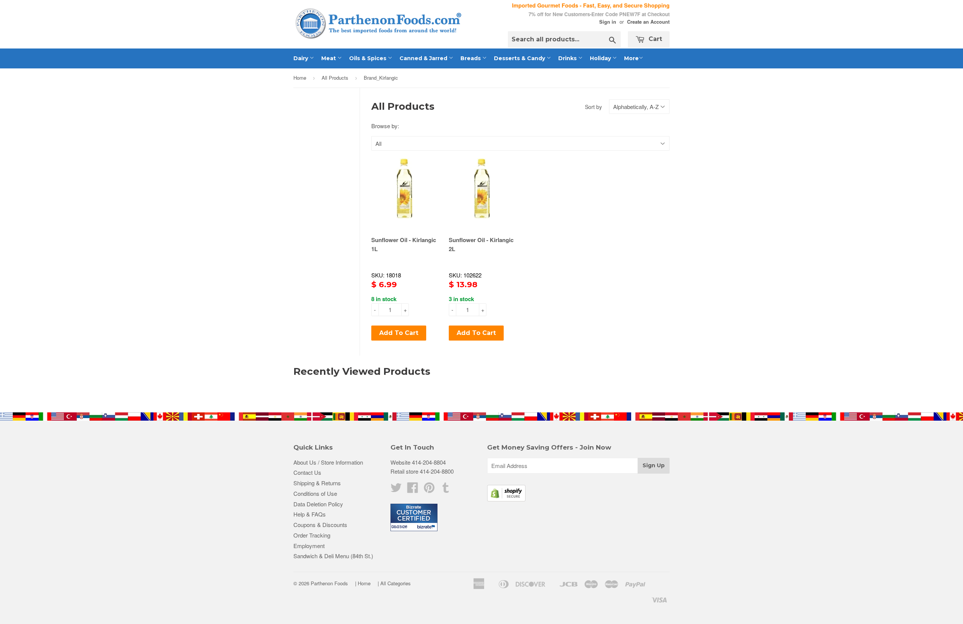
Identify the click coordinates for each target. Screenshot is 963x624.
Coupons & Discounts (320, 525)
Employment (309, 546)
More (631, 58)
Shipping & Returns (317, 483)
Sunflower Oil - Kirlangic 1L (403, 244)
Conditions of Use (315, 493)
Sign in (607, 21)
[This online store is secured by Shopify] (506, 499)
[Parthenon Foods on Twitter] (396, 490)
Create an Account (648, 21)
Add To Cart (398, 332)
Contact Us (307, 472)
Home (299, 77)
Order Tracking (311, 535)
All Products (335, 77)
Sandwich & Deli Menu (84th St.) (333, 556)
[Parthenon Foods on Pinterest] (429, 490)
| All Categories (394, 583)
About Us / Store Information (328, 462)
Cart (654, 38)
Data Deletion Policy (318, 504)
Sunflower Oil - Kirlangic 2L (481, 244)
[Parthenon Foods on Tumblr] (445, 490)
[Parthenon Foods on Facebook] (412, 490)
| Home (363, 583)
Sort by (593, 107)
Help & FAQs (309, 514)
